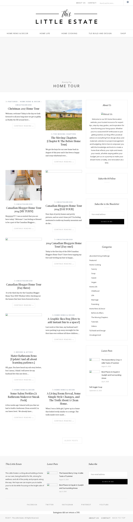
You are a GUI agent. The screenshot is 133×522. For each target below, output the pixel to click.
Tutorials (94, 322)
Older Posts (72, 440)
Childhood (95, 291)
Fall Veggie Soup (95, 387)
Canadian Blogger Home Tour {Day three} (23, 286)
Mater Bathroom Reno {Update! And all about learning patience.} (23, 359)
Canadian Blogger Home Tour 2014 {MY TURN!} (23, 209)
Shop (123, 33)
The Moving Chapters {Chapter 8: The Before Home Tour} (64, 141)
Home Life (45, 33)
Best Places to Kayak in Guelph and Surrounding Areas (111, 375)
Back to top (119, 518)
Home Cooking (69, 33)
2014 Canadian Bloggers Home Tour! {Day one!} (64, 244)
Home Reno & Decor (17, 33)
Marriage (94, 300)
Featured (13, 101)
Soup (93, 273)
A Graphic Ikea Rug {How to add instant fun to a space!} (64, 320)
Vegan (93, 282)
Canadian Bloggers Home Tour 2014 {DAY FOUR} (64, 207)
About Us (80, 3)
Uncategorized (23, 105)
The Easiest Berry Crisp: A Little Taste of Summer (112, 361)
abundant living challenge (99, 256)
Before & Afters (24, 352)
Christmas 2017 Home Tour (23, 108)
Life (92, 295)
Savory (94, 269)
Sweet (93, 278)
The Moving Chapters (64, 134)
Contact (92, 3)
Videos (94, 326)
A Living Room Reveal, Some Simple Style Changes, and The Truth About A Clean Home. (64, 398)
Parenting (95, 304)
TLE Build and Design (100, 33)
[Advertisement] (66, 61)
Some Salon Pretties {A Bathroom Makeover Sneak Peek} (23, 397)
